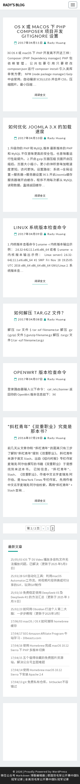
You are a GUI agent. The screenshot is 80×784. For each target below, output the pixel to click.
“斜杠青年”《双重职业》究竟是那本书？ (40, 429)
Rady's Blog (13, 4)
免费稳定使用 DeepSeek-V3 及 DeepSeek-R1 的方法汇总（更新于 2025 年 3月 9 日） (40, 597)
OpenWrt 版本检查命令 (40, 372)
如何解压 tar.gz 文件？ (40, 312)
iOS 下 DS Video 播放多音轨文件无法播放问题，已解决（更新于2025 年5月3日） (39, 564)
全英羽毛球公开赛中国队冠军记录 (47, 779)
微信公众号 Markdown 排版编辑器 (23, 775)
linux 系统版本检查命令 (40, 227)
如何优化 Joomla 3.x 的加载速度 (40, 129)
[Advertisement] (40, 732)
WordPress (59, 771)
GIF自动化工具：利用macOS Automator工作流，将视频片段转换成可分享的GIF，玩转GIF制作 (40, 580)
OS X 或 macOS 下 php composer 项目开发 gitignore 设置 (40, 31)
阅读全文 (41, 95)
